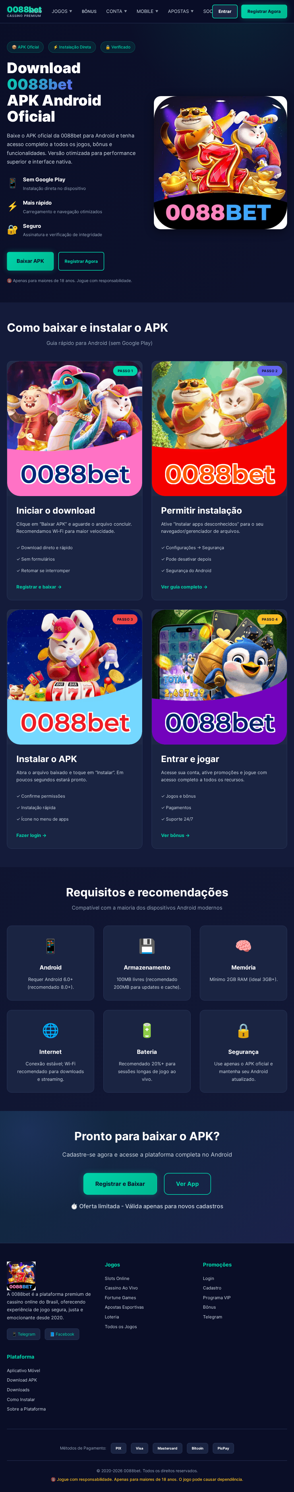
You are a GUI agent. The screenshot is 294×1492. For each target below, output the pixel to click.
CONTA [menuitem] (116, 11)
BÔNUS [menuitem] (89, 11)
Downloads (18, 1389)
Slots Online (117, 1278)
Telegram (212, 1317)
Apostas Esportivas (124, 1307)
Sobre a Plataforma (26, 1409)
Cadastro (212, 1288)
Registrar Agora (264, 11)
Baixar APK (30, 261)
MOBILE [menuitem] (147, 11)
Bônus (209, 1307)
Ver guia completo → (184, 587)
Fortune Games (120, 1297)
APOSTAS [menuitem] (181, 11)
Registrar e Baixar (120, 1183)
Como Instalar (21, 1399)
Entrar (224, 11)
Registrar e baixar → (39, 587)
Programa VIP (217, 1297)
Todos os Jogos (121, 1326)
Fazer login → (31, 835)
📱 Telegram (23, 1334)
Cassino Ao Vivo (121, 1288)
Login (208, 1278)
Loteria (112, 1317)
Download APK (22, 1380)
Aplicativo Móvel (23, 1370)
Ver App (187, 1183)
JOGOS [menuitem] (62, 11)
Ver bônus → (175, 835)
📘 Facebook (62, 1334)
